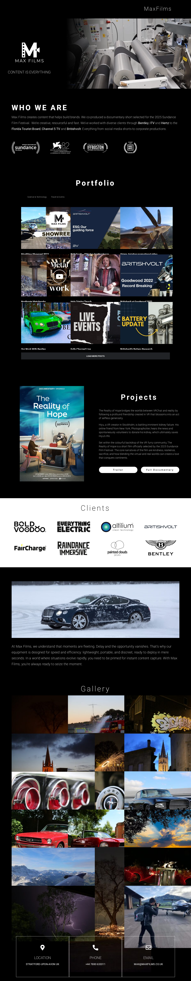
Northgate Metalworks (33, 301)
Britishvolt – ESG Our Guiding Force (90, 254)
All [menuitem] (22, 197)
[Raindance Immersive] (73, 540)
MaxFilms (158, 9)
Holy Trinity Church (81, 301)
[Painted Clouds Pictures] (117, 540)
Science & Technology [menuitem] (37, 197)
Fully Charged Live (81, 349)
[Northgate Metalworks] (58, 275)
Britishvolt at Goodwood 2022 (136, 301)
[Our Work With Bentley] (58, 323)
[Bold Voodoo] (30, 518)
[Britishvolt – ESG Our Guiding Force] (108, 228)
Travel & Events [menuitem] (57, 197)
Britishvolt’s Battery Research (136, 349)
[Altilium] (117, 518)
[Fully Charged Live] (108, 323)
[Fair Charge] (30, 540)
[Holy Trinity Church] (108, 275)
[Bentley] (160, 540)
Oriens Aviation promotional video (138, 254)
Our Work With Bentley (33, 349)
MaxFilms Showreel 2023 (35, 254)
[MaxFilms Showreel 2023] (58, 228)
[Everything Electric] (73, 518)
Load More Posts (95, 356)
